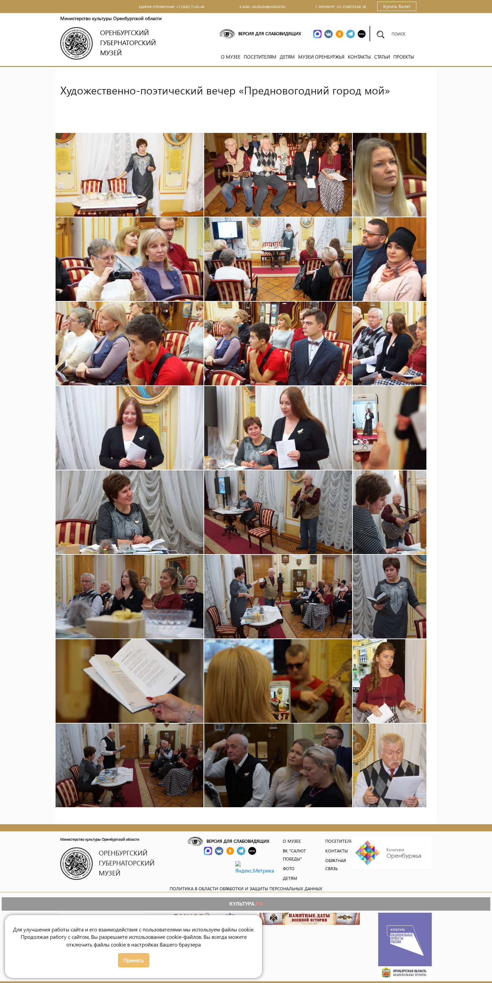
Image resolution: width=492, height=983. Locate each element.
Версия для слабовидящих (269, 33)
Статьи (382, 57)
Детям (287, 57)
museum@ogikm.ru (268, 7)
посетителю (339, 841)
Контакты (359, 57)
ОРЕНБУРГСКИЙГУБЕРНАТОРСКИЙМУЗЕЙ (128, 42)
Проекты (403, 57)
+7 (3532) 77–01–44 (190, 7)
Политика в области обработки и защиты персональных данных (246, 888)
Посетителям (260, 57)
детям (290, 878)
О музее (230, 57)
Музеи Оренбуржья (321, 57)
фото (289, 868)
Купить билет (396, 6)
